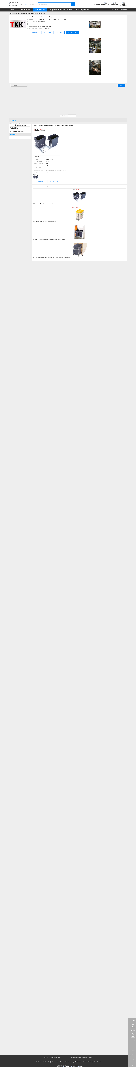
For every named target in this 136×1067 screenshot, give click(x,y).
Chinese (32, 4)
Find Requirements (82, 10)
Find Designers (25, 10)
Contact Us (46, 1062)
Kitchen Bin (16, 13)
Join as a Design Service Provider (81, 1057)
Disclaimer (55, 1062)
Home (13, 10)
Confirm (64, 115)
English (27, 4)
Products (13, 120)
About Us (38, 1062)
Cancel (72, 115)
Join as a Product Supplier (52, 1057)
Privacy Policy (87, 1062)
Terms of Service (64, 1062)
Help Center (114, 9)
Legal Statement (76, 1062)
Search (121, 85)
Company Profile (15, 124)
